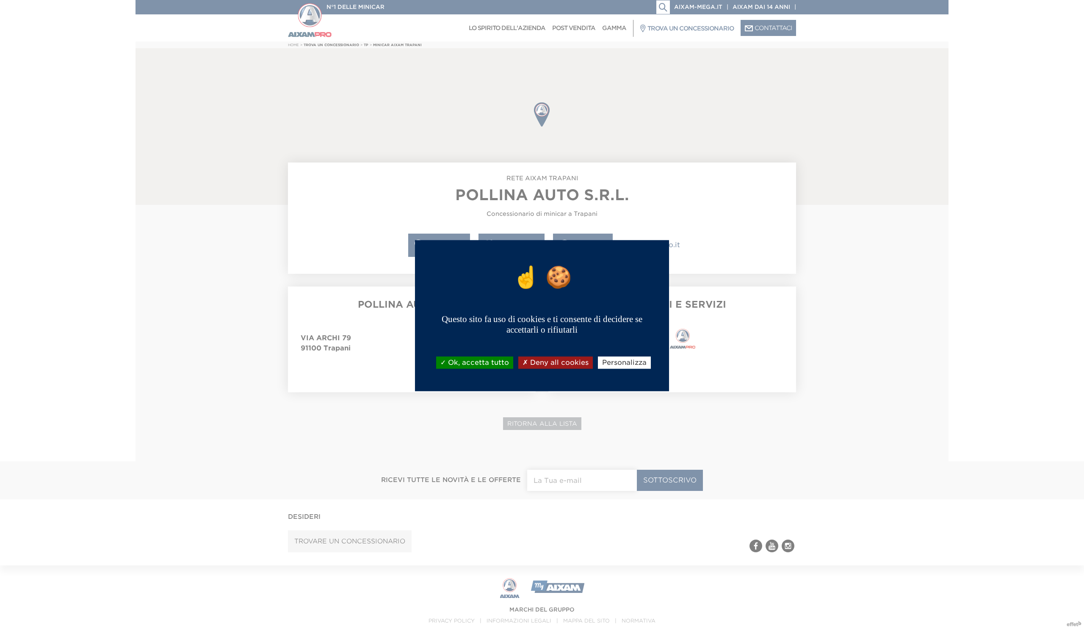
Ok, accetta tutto (477, 362)
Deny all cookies (558, 362)
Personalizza (624, 362)
